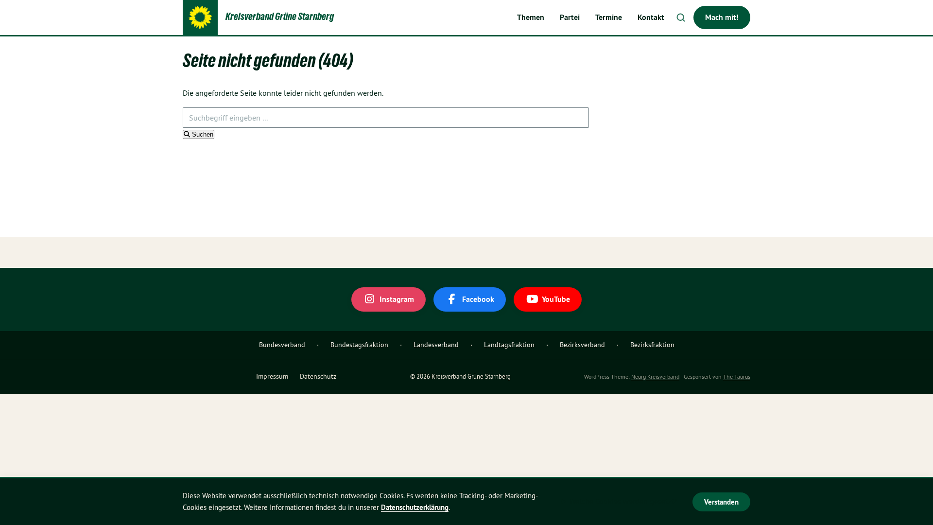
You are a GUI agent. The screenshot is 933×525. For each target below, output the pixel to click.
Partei (570, 17)
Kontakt (651, 17)
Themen (530, 17)
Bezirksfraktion (652, 344)
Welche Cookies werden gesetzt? (623, 501)
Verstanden (721, 502)
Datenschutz (318, 376)
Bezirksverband (582, 344)
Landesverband (436, 344)
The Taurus (736, 376)
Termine (608, 17)
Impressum (272, 376)
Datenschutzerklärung (415, 507)
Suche (681, 17)
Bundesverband (282, 344)
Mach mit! (722, 17)
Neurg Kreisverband (655, 376)
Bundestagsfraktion (359, 344)
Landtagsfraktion (509, 344)
